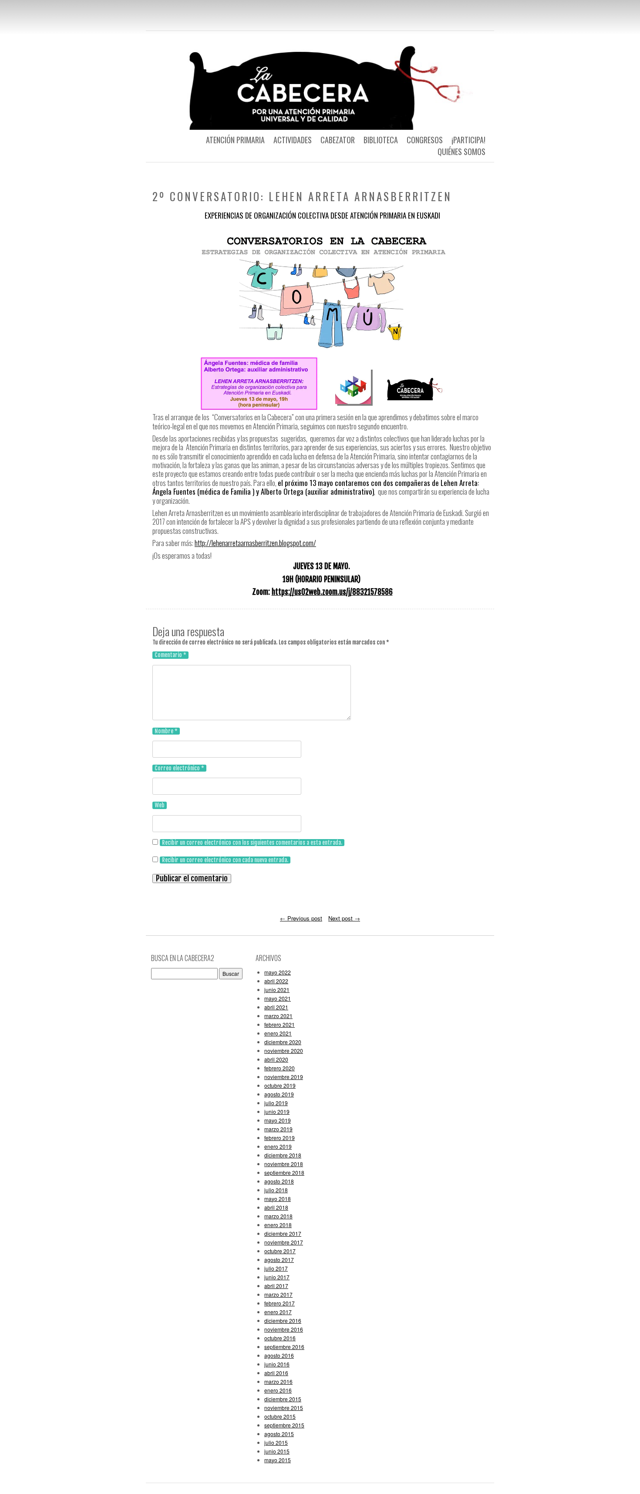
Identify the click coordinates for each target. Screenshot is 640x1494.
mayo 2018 (277, 1198)
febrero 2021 (279, 1024)
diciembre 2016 (282, 1320)
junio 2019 (277, 1111)
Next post (344, 918)
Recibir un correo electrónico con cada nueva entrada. (225, 860)
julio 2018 (276, 1190)
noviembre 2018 (283, 1163)
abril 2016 (276, 1372)
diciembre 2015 (282, 1399)
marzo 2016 (278, 1381)
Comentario (170, 654)
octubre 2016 (280, 1338)
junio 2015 (277, 1451)
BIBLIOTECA (381, 139)
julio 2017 (276, 1268)
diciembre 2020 (282, 1041)
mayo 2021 (277, 998)
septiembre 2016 (284, 1346)
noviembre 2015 (283, 1407)
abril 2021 (276, 1007)
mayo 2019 (277, 1120)
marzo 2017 (278, 1294)
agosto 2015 (279, 1433)
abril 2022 (276, 981)
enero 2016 (278, 1390)
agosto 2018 (279, 1181)
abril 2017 (276, 1285)
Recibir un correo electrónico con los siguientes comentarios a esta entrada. (252, 842)
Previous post (301, 918)
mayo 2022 (277, 972)
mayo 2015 (277, 1460)
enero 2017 (278, 1311)
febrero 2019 (279, 1137)
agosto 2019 (279, 1094)
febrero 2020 (279, 1068)
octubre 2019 (280, 1085)
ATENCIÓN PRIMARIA (235, 139)
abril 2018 (276, 1207)
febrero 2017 (279, 1303)
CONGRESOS (425, 139)
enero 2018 (278, 1224)
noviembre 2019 (283, 1076)
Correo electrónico (179, 768)
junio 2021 (277, 989)
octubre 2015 (280, 1416)
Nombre (166, 731)
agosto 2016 (279, 1355)
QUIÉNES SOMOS (461, 151)
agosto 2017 (279, 1259)
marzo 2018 (278, 1216)
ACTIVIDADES (292, 139)
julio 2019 (276, 1102)
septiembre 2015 (284, 1425)
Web (160, 805)
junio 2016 (277, 1364)
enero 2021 (278, 1033)
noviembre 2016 (283, 1329)
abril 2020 (276, 1059)
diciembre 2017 (282, 1233)
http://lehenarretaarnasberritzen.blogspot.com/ (255, 542)
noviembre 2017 (283, 1242)
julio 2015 (276, 1442)
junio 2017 (277, 1277)
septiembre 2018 (284, 1172)
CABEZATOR (337, 139)
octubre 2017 (280, 1251)
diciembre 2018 (282, 1155)
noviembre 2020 (283, 1050)
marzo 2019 (278, 1129)
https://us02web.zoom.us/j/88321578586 (332, 592)
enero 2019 (278, 1146)
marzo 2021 (278, 1015)
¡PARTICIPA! (468, 139)
